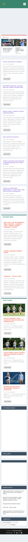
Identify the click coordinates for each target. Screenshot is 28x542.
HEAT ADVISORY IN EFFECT (11, 137)
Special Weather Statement (12, 62)
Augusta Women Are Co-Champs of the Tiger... (7, 49)
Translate (12, 524)
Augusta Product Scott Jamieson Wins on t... (20, 50)
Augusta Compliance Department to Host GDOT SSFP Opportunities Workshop (14, 189)
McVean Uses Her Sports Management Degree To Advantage (12, 388)
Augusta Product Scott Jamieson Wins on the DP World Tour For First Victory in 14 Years (13, 512)
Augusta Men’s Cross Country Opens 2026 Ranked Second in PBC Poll (14, 354)
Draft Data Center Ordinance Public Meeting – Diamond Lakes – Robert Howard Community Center (14, 225)
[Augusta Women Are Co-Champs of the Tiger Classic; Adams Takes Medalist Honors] (7, 42)
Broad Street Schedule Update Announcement (13, 112)
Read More (7, 79)
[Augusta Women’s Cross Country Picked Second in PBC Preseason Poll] (14, 310)
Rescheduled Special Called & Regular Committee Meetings (13, 86)
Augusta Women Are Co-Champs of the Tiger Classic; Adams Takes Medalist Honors (13, 492)
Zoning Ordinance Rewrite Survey (13, 251)
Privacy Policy (9, 532)
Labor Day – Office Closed (12, 276)
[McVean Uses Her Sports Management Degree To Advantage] (14, 378)
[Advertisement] (14, 21)
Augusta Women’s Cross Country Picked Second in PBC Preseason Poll (14, 320)
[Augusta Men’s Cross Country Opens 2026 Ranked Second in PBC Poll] (14, 344)
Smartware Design (17, 530)
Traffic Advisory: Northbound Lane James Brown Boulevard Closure (13, 162)
